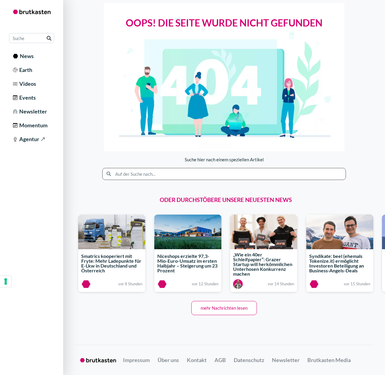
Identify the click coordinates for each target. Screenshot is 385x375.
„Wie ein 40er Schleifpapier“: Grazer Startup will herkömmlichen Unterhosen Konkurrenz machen (262, 264)
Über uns (168, 360)
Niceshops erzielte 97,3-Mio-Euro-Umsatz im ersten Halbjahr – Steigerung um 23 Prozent (187, 263)
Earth (24, 70)
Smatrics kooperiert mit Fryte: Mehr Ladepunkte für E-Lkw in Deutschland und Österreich (111, 263)
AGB (220, 360)
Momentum (32, 125)
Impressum (136, 360)
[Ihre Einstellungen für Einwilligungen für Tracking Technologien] (5, 281)
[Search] (49, 38)
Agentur (28, 139)
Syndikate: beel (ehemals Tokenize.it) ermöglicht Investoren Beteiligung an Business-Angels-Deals (336, 263)
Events (26, 97)
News (26, 56)
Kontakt (197, 360)
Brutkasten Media (329, 360)
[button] (224, 308)
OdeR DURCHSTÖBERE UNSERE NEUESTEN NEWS (226, 199)
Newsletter (32, 111)
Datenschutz (249, 360)
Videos (26, 83)
